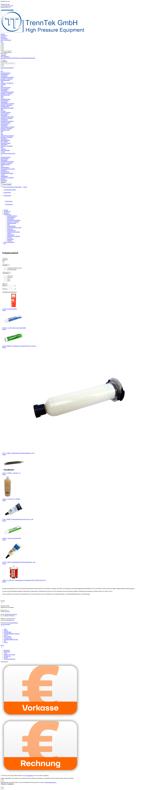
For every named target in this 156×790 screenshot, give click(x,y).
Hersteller (6, 213)
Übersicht (3, 58)
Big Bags (9, 237)
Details (4, 310)
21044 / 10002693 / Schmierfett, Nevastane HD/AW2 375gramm (19, 346)
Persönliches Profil (11, 58)
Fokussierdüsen (11, 217)
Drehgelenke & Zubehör (13, 232)
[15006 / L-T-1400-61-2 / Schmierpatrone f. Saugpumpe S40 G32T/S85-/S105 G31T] (13, 578)
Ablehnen (3, 784)
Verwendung (6, 273)
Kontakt (6, 210)
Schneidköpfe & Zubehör (13, 220)
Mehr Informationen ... (51, 782)
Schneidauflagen (11, 226)
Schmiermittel (10, 235)
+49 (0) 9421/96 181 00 (7, 5)
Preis (4, 284)
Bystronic (9, 277)
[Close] (2, 788)
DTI (5, 641)
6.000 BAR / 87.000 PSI (13, 236)
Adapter (9, 233)
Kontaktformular (13, 622)
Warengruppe (7, 214)
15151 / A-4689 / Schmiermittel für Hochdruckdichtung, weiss (18, 453)
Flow (8, 279)
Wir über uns (7, 211)
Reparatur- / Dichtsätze (13, 221)
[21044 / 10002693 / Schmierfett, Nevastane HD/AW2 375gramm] (13, 344)
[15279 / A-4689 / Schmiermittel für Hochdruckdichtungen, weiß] (13, 560)
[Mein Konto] (2, 49)
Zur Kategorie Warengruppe (8, 153)
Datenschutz (7, 651)
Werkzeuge (10, 229)
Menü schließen (7, 52)
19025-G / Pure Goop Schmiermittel (11, 538)
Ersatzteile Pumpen (12, 216)
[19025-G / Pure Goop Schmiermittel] (13, 537)
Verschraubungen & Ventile (14, 227)
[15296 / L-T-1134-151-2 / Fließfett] (7, 497)
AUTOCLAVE (8, 638)
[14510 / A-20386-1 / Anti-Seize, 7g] (13, 471)
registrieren (6, 56)
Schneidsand (10, 239)
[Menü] (2, 43)
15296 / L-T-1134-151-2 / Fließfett (11, 499)
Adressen (18, 58)
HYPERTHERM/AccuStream (12, 633)
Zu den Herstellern (5, 624)
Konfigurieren (10, 784)
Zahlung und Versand (9, 654)
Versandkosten (29, 775)
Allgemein (10, 276)
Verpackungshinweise (9, 659)
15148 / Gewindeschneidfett (9, 309)
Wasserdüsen (10, 218)
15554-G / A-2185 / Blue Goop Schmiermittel (14, 328)
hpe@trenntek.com (9, 620)
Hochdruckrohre (11, 230)
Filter (8, 224)
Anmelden (3, 55)
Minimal (9, 285)
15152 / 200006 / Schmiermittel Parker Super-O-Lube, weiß (17, 519)
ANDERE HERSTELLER (14, 268)
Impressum (7, 650)
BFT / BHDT (7, 636)
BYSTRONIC (7, 632)
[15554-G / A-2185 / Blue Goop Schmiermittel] (13, 326)
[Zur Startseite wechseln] (42, 32)
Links (2, 645)
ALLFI (6, 635)
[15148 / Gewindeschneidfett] (13, 307)
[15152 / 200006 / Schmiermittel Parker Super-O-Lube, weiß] (13, 518)
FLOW (6, 642)
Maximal (9, 289)
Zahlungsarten (25, 58)
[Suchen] (2, 46)
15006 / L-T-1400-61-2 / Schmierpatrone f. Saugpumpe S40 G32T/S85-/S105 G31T (24, 580)
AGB (5, 653)
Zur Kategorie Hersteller (7, 67)
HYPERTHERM (11, 269)
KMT (8, 281)
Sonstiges (9, 240)
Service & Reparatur (9, 242)
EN (5, 243)
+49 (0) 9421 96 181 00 (10, 614)
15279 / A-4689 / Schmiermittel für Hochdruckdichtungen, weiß (18, 562)
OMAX (6, 630)
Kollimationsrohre (11, 223)
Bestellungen (32, 58)
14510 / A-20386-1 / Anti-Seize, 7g (11, 473)
